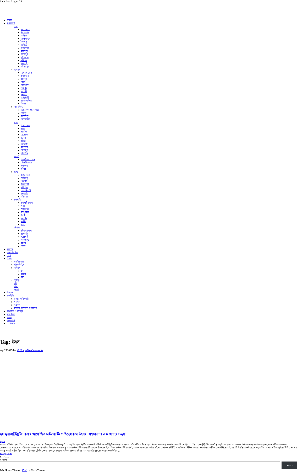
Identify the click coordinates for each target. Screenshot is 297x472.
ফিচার (9, 258)
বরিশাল (17, 227)
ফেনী (23, 82)
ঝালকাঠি (24, 233)
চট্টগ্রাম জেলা (26, 72)
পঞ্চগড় (24, 181)
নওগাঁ (23, 215)
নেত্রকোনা (25, 119)
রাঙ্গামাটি (24, 91)
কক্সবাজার (25, 75)
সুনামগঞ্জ (24, 165)
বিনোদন (10, 292)
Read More (6, 453)
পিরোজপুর (25, 239)
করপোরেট (11, 314)
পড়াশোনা (11, 320)
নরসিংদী (24, 44)
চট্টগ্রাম (17, 69)
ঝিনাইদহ (24, 153)
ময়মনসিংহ (18, 106)
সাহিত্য (17, 267)
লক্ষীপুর (24, 88)
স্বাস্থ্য (16, 280)
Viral (24, 470)
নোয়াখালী (25, 85)
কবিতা (23, 273)
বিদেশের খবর (12, 252)
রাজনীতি (10, 295)
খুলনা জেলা (25, 125)
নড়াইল (24, 131)
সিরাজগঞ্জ (25, 208)
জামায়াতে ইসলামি (21, 298)
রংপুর (16, 171)
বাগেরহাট (24, 147)
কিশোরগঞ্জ (25, 32)
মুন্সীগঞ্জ (24, 60)
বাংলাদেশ (11, 23)
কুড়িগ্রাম (24, 187)
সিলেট (16, 156)
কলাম (9, 317)
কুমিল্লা (24, 78)
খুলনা (16, 122)
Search (3, 459)
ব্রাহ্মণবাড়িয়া (26, 100)
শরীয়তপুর (25, 66)
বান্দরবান (24, 94)
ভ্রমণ (16, 289)
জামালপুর (24, 116)
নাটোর (23, 221)
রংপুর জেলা (25, 174)
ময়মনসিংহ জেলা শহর (30, 109)
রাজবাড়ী (24, 63)
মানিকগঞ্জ (25, 57)
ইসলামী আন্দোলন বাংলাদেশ (25, 308)
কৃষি (15, 283)
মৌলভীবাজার (26, 162)
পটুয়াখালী (24, 236)
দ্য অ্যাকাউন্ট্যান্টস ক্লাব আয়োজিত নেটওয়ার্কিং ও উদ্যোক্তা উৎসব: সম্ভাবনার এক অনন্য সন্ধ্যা (62, 434)
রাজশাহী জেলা (27, 202)
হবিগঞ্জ (23, 168)
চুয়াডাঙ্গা (24, 143)
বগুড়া (23, 224)
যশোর (23, 137)
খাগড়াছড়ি (25, 97)
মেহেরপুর (24, 134)
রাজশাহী (17, 199)
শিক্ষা (16, 286)
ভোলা (23, 246)
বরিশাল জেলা (26, 230)
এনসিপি (17, 301)
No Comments (35, 350)
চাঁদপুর (23, 103)
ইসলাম (10, 249)
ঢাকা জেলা (25, 29)
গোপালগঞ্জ (25, 38)
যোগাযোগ (11, 323)
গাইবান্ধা (24, 196)
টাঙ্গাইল (24, 41)
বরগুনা (23, 243)
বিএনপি (17, 304)
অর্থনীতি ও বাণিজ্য (15, 311)
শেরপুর (23, 112)
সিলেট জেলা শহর (28, 159)
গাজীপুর (24, 35)
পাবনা (23, 205)
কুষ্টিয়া (23, 140)
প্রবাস (2, 441)
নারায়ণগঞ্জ (25, 47)
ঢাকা (16, 26)
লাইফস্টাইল (19, 264)
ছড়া (22, 277)
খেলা (9, 255)
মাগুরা (23, 128)
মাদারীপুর (24, 54)
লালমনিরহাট (26, 190)
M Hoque (22, 350)
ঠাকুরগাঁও (24, 193)
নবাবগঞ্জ (24, 218)
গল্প (22, 270)
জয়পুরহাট (25, 212)
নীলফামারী (25, 184)
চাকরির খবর (19, 261)
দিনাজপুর (24, 177)
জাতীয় (9, 20)
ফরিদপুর (24, 51)
